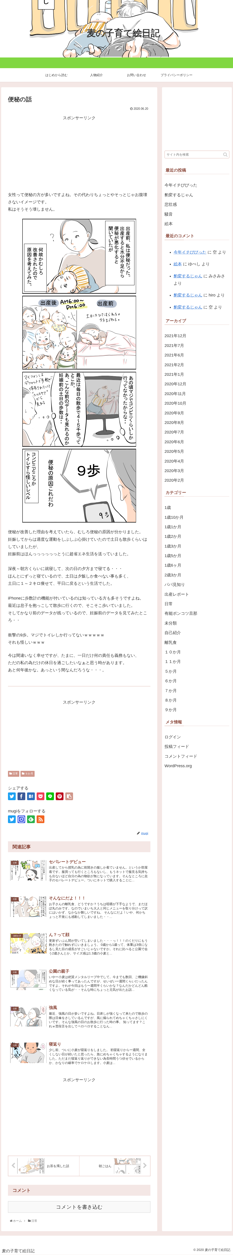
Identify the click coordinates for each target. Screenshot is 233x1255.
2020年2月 (174, 480)
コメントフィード (181, 756)
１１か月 (173, 661)
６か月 (171, 681)
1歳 (168, 507)
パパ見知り (175, 584)
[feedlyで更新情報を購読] (31, 819)
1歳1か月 (173, 527)
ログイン (173, 737)
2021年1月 (174, 374)
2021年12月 (175, 336)
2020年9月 (174, 413)
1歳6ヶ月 (173, 565)
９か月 (28, 773)
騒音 (169, 214)
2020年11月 (175, 393)
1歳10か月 (174, 517)
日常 (15, 773)
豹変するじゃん (179, 195)
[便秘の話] (31, 796)
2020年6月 (174, 442)
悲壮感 (171, 204)
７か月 (171, 690)
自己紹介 (173, 632)
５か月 (171, 671)
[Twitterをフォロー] (12, 819)
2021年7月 (174, 345)
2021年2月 (174, 365)
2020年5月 (174, 451)
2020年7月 (174, 432)
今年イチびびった (181, 185)
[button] (225, 155)
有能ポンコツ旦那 (181, 613)
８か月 (171, 700)
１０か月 (173, 652)
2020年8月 (174, 422)
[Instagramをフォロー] (21, 819)
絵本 (169, 224)
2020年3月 (174, 470)
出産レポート (177, 594)
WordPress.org (178, 766)
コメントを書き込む (79, 1207)
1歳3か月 (173, 546)
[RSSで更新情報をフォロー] (40, 819)
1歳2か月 (173, 536)
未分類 (171, 623)
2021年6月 (174, 355)
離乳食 (171, 642)
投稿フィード (177, 746)
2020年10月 (175, 403)
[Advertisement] (79, 153)
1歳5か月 (173, 555)
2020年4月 (174, 461)
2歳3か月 (173, 575)
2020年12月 (175, 384)
